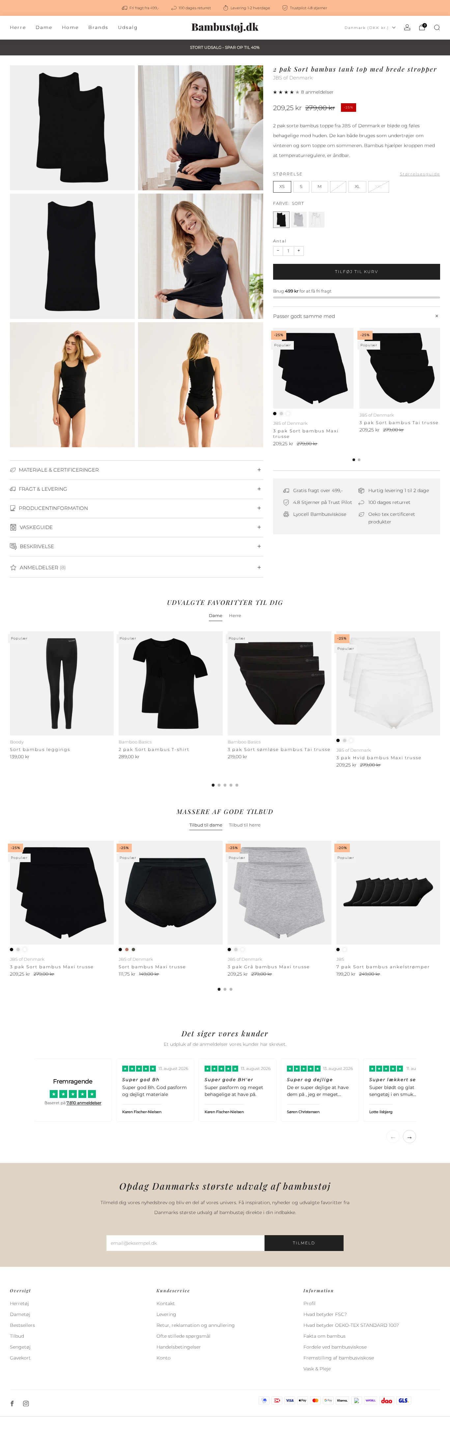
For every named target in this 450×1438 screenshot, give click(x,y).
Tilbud (17, 1336)
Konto (163, 1358)
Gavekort (20, 1358)
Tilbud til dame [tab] (205, 825)
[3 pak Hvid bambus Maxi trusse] (388, 683)
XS (282, 186)
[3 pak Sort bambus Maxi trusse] (313, 368)
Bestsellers (22, 1325)
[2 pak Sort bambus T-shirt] (170, 683)
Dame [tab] (215, 615)
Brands (98, 27)
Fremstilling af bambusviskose (338, 1358)
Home (70, 27)
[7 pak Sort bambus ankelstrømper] (388, 893)
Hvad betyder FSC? (325, 1314)
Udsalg (128, 27)
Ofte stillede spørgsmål (183, 1336)
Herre (18, 27)
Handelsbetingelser (178, 1347)
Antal (280, 240)
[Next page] (440, 369)
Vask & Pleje (317, 1369)
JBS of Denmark (293, 78)
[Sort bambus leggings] (62, 683)
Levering (166, 1314)
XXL (379, 186)
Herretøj (19, 1303)
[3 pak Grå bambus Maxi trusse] (279, 893)
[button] (287, 92)
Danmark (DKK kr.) (367, 27)
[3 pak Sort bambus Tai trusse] (399, 368)
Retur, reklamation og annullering (195, 1325)
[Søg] (437, 27)
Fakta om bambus (324, 1336)
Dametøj (20, 1314)
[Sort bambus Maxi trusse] (170, 893)
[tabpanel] (225, 708)
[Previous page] (273, 369)
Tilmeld (304, 1242)
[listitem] (141, 8)
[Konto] (407, 27)
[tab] (353, 459)
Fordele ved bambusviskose (335, 1347)
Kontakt (165, 1303)
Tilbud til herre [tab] (245, 825)
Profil (309, 1303)
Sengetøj (20, 1347)
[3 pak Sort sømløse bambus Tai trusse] (279, 683)
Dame (44, 27)
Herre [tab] (235, 615)
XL (357, 186)
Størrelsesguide (420, 174)
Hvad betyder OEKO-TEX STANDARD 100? (351, 1325)
